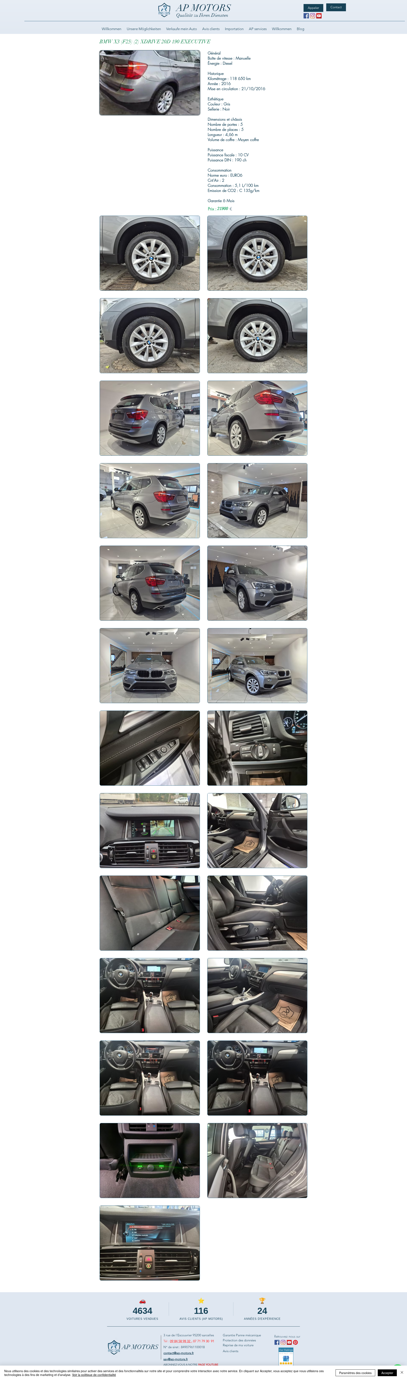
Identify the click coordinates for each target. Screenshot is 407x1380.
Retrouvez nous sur (287, 1336)
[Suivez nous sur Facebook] (306, 15)
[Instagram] (312, 15)
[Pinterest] (295, 1342)
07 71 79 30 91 (203, 1341)
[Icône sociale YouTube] (319, 15)
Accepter (387, 1373)
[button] (194, 110)
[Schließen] (401, 1373)
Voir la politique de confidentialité (94, 1375)
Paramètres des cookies (355, 1373)
